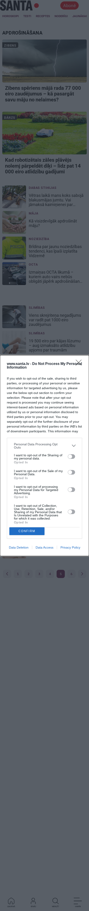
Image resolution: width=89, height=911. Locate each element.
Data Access (44, 547)
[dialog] (44, 455)
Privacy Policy (70, 547)
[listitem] (44, 446)
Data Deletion (19, 547)
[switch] (71, 456)
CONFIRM (26, 531)
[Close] (80, 364)
